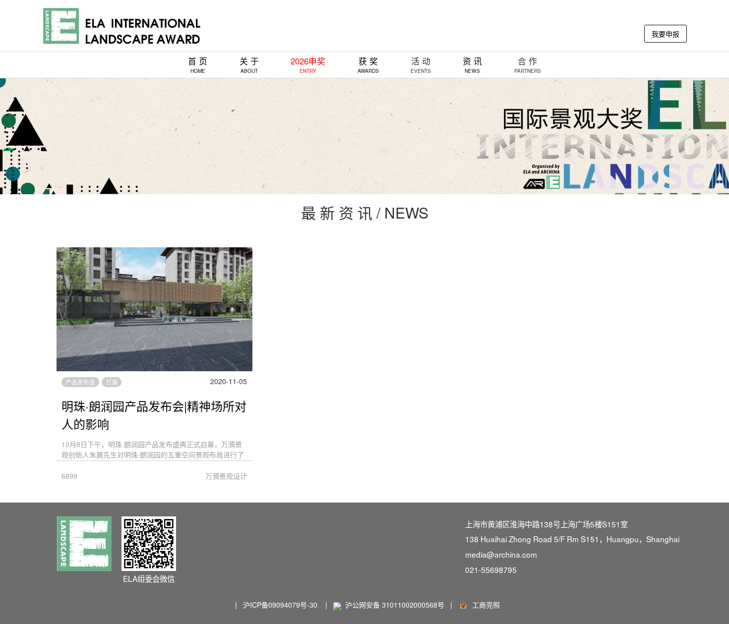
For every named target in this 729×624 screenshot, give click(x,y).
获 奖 (368, 64)
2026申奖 (308, 64)
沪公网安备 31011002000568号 (394, 605)
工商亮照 (484, 605)
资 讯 (472, 64)
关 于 (249, 64)
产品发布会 (80, 382)
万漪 (112, 382)
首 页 (197, 64)
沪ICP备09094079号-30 (280, 605)
